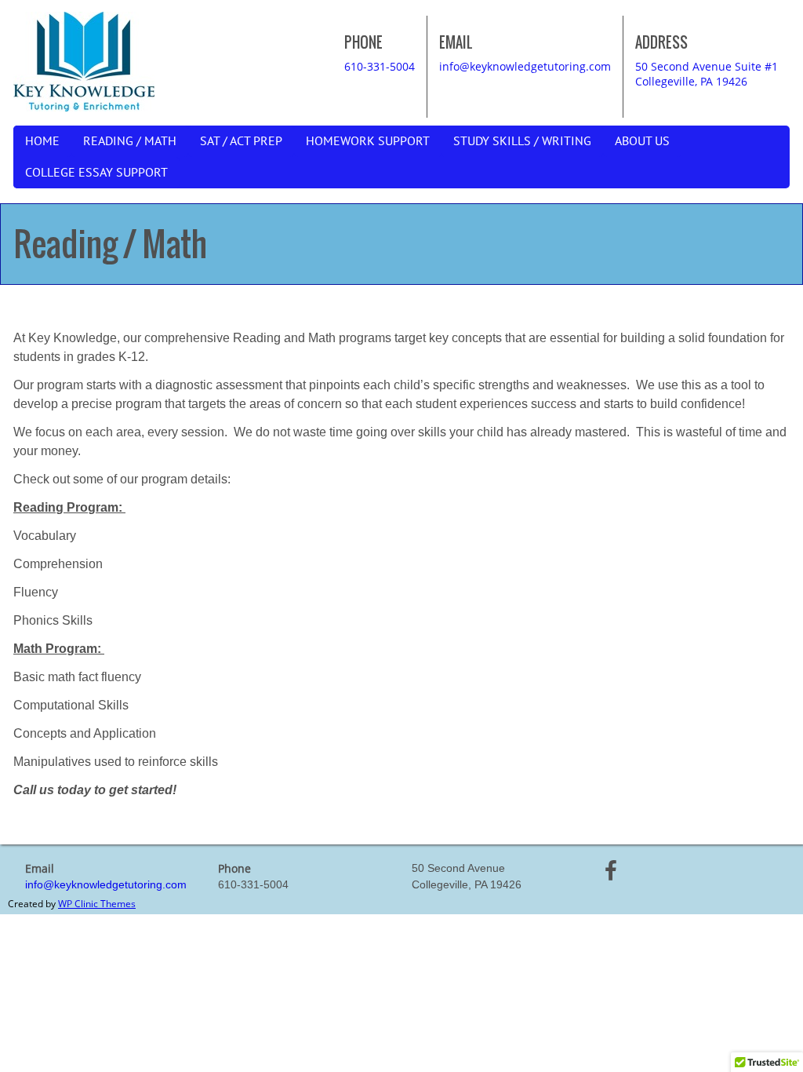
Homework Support (368, 141)
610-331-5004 (379, 66)
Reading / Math (129, 141)
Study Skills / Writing (522, 141)
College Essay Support (96, 173)
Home (42, 141)
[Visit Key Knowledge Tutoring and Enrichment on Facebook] (611, 874)
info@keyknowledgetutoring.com (525, 66)
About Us (642, 141)
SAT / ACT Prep (241, 141)
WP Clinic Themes (97, 903)
